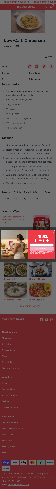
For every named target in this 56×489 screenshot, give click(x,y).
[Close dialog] (54, 231)
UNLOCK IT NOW (41, 248)
